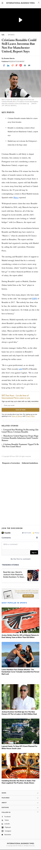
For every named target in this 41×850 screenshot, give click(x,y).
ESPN (34, 298)
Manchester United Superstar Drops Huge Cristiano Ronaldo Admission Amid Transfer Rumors (20, 438)
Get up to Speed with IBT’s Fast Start (26, 590)
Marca (15, 197)
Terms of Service (16, 416)
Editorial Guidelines (30, 463)
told (20, 369)
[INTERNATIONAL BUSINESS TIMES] (20, 3)
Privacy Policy (30, 416)
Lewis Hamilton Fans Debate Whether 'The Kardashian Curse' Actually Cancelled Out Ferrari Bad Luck (20, 672)
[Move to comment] (29, 65)
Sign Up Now (28, 596)
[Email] (25, 65)
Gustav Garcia (9, 58)
